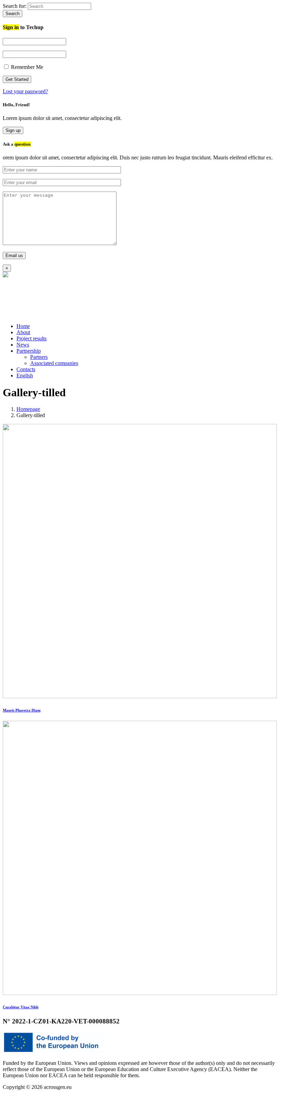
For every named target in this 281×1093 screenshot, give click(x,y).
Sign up (13, 130)
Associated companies (54, 363)
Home (23, 326)
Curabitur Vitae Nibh (20, 1007)
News (22, 345)
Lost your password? (25, 91)
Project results (31, 338)
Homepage (28, 409)
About (23, 332)
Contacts (25, 369)
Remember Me (26, 67)
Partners (39, 357)
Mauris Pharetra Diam (21, 710)
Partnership (28, 351)
